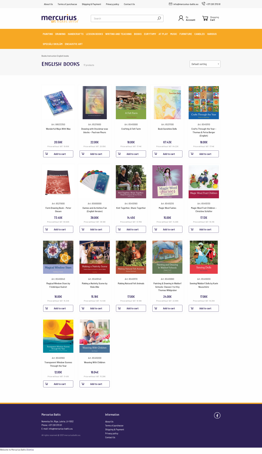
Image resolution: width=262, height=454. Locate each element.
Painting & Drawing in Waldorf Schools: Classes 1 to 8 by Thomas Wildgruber (167, 287)
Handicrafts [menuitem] (76, 34)
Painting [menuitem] (48, 34)
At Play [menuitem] (163, 34)
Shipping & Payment (91, 4)
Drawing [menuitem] (60, 34)
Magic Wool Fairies (167, 207)
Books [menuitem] (138, 34)
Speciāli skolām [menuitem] (52, 44)
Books (44, 56)
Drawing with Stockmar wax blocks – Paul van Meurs (94, 130)
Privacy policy (112, 4)
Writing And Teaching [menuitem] (118, 34)
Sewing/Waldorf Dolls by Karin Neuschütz (204, 285)
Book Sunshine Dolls (167, 128)
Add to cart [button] (60, 153)
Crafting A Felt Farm (131, 128)
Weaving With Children (94, 362)
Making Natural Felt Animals (131, 283)
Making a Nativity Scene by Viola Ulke (94, 285)
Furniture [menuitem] (186, 34)
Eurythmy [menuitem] (150, 34)
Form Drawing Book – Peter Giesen (58, 209)
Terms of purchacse (67, 4)
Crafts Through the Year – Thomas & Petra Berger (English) (203, 132)
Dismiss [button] (30, 449)
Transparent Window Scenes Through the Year (58, 364)
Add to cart (96, 308)
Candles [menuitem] (199, 34)
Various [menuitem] (212, 34)
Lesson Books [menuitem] (94, 34)
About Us (48, 4)
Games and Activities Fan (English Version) (94, 209)
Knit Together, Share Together (131, 207)
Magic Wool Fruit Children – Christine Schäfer (204, 209)
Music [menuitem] (173, 34)
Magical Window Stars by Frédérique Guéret (58, 285)
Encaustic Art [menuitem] (74, 44)
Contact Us (129, 4)
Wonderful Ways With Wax (58, 128)
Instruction (52, 56)
